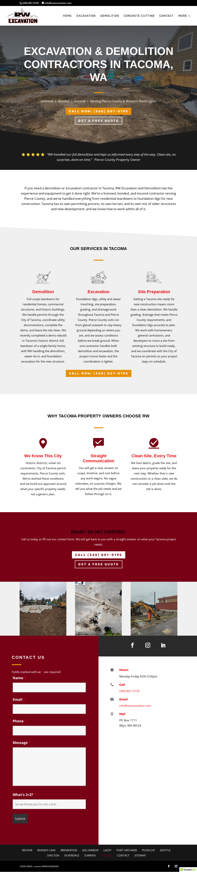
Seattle (165, 850)
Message (22, 742)
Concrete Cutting (139, 16)
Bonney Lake (46, 850)
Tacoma (106, 855)
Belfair (27, 850)
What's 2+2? (24, 794)
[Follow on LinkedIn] (163, 645)
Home (67, 16)
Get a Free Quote (98, 121)
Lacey (107, 850)
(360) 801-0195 (30, 3)
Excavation (86, 16)
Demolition (109, 16)
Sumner (90, 855)
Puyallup (148, 850)
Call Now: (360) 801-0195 (98, 111)
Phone (20, 721)
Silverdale (71, 855)
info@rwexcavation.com (135, 706)
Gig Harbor (90, 850)
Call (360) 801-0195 (98, 555)
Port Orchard (126, 850)
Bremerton (69, 850)
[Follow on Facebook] (132, 645)
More (182, 16)
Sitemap (140, 855)
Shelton (53, 855)
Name (19, 678)
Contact (166, 16)
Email (19, 699)
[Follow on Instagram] (148, 645)
